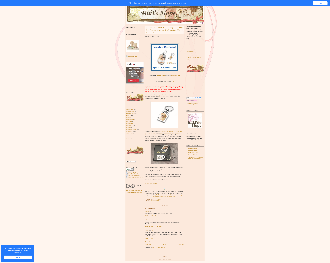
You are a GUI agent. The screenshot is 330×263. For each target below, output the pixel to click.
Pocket (169, 261)
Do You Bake (129, 123)
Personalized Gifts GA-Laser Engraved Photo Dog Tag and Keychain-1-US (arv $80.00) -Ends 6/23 (164, 30)
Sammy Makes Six (193, 155)
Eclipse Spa (129, 125)
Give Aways (129, 131)
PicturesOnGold (161, 75)
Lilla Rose (128, 135)
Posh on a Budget (193, 152)
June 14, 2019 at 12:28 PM (153, 226)
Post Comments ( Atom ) (158, 247)
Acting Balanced (192, 148)
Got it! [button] (18, 257)
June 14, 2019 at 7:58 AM (153, 216)
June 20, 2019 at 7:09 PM (153, 238)
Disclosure (129, 121)
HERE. (172, 81)
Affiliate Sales (129, 109)
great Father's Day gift (164, 95)
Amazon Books (190, 51)
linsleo (147, 230)
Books (128, 115)
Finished (128, 127)
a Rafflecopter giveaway (151, 183)
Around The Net (130, 111)
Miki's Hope (155, 7)
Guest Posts (129, 133)
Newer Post (148, 244)
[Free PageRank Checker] (130, 170)
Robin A (147, 211)
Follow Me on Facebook (192, 103)
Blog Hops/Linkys (130, 113)
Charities (128, 117)
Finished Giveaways (131, 129)
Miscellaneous (129, 137)
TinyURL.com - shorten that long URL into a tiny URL (195, 158)
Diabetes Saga (130, 119)
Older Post (181, 244)
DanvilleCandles (192, 150)
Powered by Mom (175, 75)
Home (164, 244)
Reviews (128, 139)
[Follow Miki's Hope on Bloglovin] (193, 98)
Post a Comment (149, 242)
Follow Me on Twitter (191, 105)
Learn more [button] (17, 252)
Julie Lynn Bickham (150, 219)
